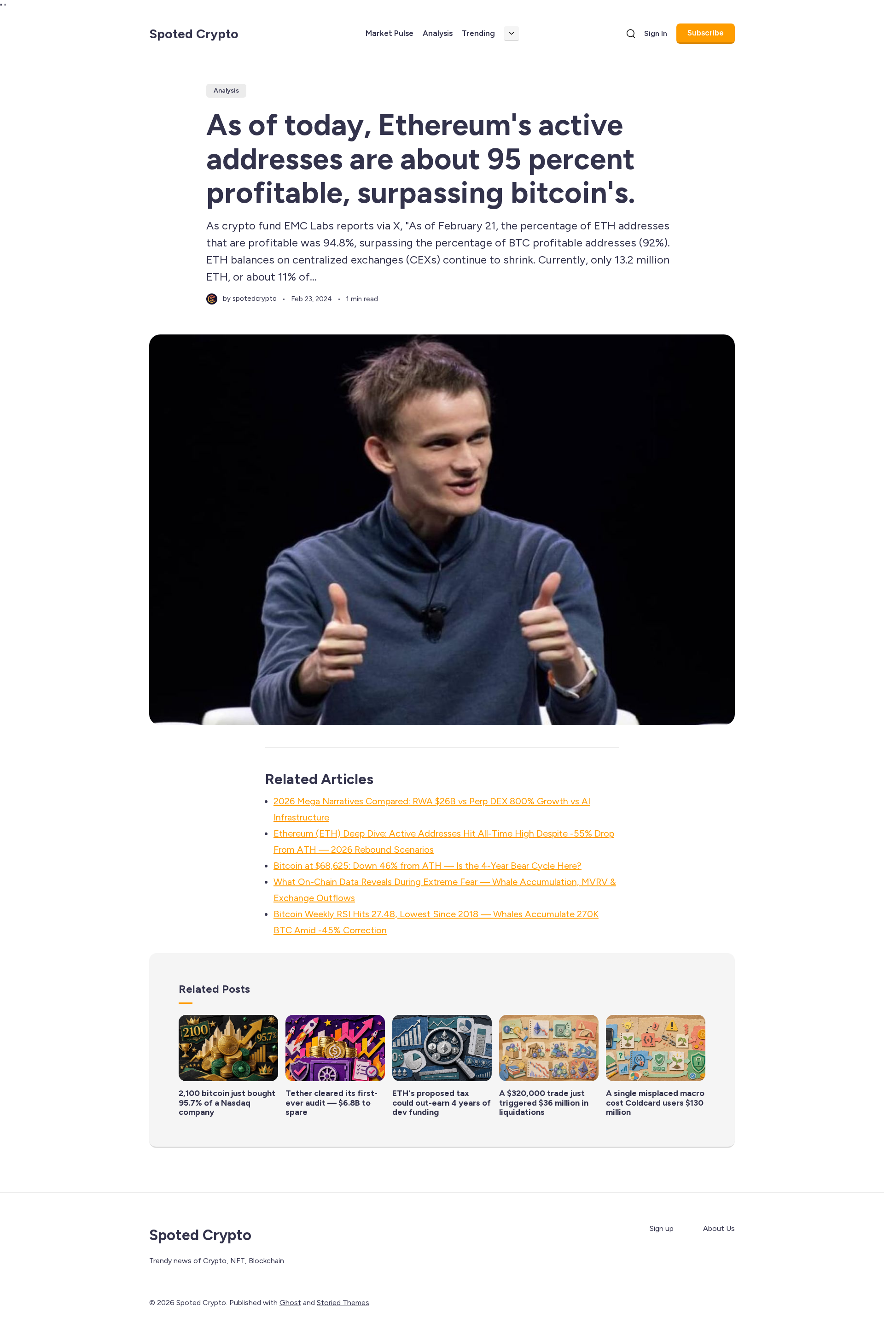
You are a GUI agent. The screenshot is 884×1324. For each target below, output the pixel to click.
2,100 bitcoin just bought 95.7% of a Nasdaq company (227, 1102)
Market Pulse (389, 33)
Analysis (438, 33)
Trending (478, 33)
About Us (719, 1228)
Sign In (655, 33)
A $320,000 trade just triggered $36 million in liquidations (543, 1102)
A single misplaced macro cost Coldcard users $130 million (655, 1102)
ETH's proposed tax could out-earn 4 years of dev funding (441, 1102)
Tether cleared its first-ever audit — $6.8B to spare (331, 1102)
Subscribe (705, 32)
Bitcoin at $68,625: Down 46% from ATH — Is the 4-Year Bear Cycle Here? (427, 865)
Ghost (290, 1302)
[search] (631, 33)
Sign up (662, 1228)
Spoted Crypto (193, 33)
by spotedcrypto (250, 298)
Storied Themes (343, 1302)
